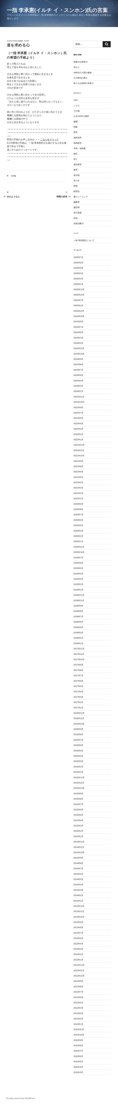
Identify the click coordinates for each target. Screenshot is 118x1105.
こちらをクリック (49, 139)
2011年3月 (78, 1072)
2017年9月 (78, 665)
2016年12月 (79, 713)
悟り (76, 159)
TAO (76, 100)
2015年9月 (78, 793)
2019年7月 (78, 557)
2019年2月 (78, 584)
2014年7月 (78, 868)
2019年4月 (78, 574)
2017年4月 (78, 691)
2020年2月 (78, 536)
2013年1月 (78, 960)
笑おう (77, 67)
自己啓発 (78, 213)
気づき (77, 180)
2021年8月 (78, 466)
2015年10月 (79, 788)
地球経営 (78, 143)
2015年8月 (78, 799)
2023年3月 (78, 386)
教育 (76, 170)
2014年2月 (78, 895)
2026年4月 (78, 273)
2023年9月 (78, 359)
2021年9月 (78, 461)
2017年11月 (79, 654)
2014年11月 (79, 847)
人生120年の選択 (81, 116)
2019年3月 (78, 579)
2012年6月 (78, 997)
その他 (13, 176)
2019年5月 (78, 568)
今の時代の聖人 (81, 78)
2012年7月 (78, 992)
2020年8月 (78, 509)
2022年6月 (78, 418)
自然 (76, 218)
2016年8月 (78, 734)
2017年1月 (78, 707)
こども (77, 105)
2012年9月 (78, 981)
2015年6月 (78, 809)
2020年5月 (78, 525)
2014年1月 (78, 901)
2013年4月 (78, 944)
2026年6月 (78, 262)
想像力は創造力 (81, 62)
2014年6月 (78, 874)
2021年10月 (79, 455)
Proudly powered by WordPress (20, 1098)
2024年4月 (78, 338)
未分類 (77, 175)
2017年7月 (78, 675)
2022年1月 (78, 439)
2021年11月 (79, 450)
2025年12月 (79, 289)
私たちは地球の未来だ (84, 83)
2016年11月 (79, 718)
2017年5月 (78, 686)
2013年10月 (79, 917)
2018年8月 (78, 611)
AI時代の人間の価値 (83, 72)
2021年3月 (78, 488)
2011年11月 (79, 1029)
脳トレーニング (81, 196)
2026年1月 (78, 284)
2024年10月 (79, 316)
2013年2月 (78, 954)
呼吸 (76, 127)
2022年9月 (78, 407)
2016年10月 (79, 724)
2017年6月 (78, 681)
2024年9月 (78, 321)
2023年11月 (79, 348)
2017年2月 (78, 702)
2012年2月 (78, 1019)
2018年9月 (78, 606)
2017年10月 (79, 659)
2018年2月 (78, 638)
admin (26, 41)
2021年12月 (79, 445)
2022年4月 (78, 423)
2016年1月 (78, 772)
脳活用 (77, 207)
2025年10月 (79, 295)
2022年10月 (79, 402)
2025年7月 (78, 300)
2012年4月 (78, 1008)
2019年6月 (78, 563)
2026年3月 (78, 279)
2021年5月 (78, 477)
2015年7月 (78, 804)
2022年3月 (78, 429)
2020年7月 (78, 514)
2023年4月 (78, 380)
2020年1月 (78, 541)
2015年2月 (78, 831)
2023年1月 (78, 391)
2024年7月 (78, 327)
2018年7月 (78, 616)
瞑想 (76, 186)
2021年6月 (78, 472)
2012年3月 (78, 1013)
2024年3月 (78, 343)
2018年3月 (78, 632)
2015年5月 (78, 815)
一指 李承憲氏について (84, 240)
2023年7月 (78, 370)
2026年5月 (78, 268)
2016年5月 (78, 750)
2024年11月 (79, 311)
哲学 (76, 132)
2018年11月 (79, 600)
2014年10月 (79, 852)
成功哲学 (78, 164)
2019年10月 (79, 552)
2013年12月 (79, 906)
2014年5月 (78, 879)
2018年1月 (78, 643)
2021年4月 (78, 482)
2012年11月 (79, 970)
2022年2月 (78, 434)
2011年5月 (78, 1061)
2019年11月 (79, 547)
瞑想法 (77, 191)
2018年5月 (78, 627)
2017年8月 (78, 670)
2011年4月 (78, 1067)
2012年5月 (78, 1002)
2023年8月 (78, 364)
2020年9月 (78, 504)
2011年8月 (78, 1045)
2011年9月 (78, 1040)
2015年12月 (79, 777)
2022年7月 (78, 413)
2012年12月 (79, 965)
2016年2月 (78, 767)
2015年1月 (78, 836)
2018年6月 (78, 622)
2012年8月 (78, 986)
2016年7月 (78, 740)
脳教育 (77, 202)
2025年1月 (78, 305)
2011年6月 (78, 1056)
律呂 (76, 154)
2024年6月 (78, 332)
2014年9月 (78, 858)
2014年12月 (79, 842)
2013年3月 (78, 949)
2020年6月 (78, 520)
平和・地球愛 (80, 148)
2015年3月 (78, 825)
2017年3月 (78, 697)
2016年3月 (78, 761)
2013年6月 (78, 938)
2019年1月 (78, 590)
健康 (76, 121)
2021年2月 (78, 493)
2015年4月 (78, 820)
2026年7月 (78, 257)
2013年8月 (78, 927)
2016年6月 (78, 745)
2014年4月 (78, 884)
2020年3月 (78, 531)
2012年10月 (79, 976)
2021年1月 (78, 498)
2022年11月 (79, 397)
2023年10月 (79, 354)
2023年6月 (78, 375)
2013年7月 (78, 933)
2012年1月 (78, 1024)
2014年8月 (78, 863)
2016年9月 (78, 729)
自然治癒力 (79, 223)
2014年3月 (78, 890)
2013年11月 (79, 911)
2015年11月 (79, 783)
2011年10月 (79, 1035)
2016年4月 (78, 756)
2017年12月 (79, 649)
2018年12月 (79, 595)
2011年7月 (78, 1051)
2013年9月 (78, 922)
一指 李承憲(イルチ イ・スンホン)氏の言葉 (57, 10)
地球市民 (78, 138)
